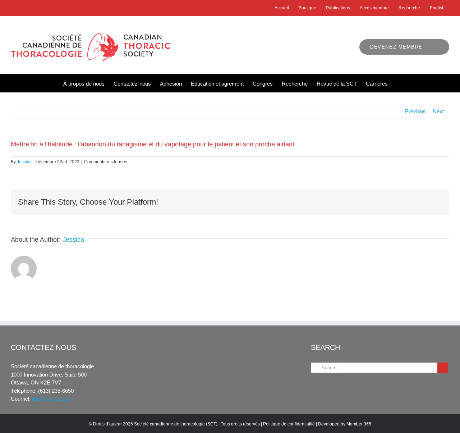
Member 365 (358, 424)
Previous (415, 111)
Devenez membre (396, 47)
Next (438, 111)
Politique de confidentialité (289, 424)
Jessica (24, 161)
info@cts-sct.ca (50, 399)
